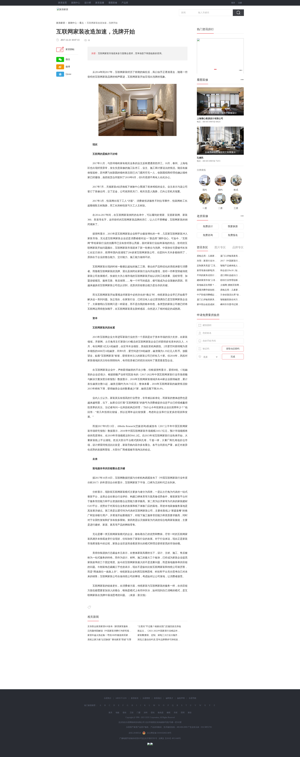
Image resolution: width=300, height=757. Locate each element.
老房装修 (202, 216)
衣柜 (176, 712)
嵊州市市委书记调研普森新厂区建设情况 (230, 304)
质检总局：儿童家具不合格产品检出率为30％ (207, 256)
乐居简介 (107, 698)
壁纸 (153, 712)
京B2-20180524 (135, 733)
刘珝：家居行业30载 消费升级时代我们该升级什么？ (207, 261)
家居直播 (99, 3)
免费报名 (233, 235)
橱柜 (168, 712)
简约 (220, 190)
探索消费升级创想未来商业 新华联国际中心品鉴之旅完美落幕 (207, 290)
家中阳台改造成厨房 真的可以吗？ (207, 304)
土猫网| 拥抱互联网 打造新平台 (230, 285)
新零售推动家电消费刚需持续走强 (207, 270)
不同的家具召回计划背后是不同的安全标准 (207, 275)
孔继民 (200, 158)
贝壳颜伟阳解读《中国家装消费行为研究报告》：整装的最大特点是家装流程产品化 (128, 631)
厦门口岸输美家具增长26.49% (230, 256)
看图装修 (112, 3)
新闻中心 (75, 3)
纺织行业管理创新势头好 (230, 280)
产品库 (125, 3)
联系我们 (158, 698)
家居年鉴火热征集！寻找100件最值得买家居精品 (111, 635)
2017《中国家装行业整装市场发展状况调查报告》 (230, 261)
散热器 (160, 712)
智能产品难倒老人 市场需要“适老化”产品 (230, 265)
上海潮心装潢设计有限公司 (210, 118)
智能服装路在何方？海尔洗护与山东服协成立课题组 (230, 299)
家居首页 (62, 3)
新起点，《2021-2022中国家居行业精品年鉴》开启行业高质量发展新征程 (173, 631)
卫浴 (131, 712)
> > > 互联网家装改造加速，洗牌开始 (87, 23)
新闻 (183, 12)
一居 (204, 208)
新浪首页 (134, 698)
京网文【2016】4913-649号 (170, 738)
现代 (204, 190)
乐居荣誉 (146, 698)
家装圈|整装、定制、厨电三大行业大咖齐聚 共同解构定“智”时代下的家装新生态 (176, 635)
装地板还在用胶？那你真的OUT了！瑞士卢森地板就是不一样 (207, 285)
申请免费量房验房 (208, 315)
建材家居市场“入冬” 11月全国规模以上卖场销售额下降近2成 (207, 280)
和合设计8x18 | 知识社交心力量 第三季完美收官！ (230, 270)
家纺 (190, 712)
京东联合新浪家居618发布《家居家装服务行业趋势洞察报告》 (118, 626)
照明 (183, 712)
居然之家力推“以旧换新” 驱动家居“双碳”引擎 (109, 639)
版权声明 (181, 698)
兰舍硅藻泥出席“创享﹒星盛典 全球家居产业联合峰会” (230, 295)
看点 (81, 23)
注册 (240, 3)
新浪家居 (60, 23)
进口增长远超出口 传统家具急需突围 (230, 275)
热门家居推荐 (89, 705)
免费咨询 (208, 235)
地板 (117, 712)
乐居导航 (192, 698)
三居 (236, 208)
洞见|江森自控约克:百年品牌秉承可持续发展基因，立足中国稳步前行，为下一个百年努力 (181, 639)
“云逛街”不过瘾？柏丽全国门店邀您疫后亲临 (159, 626)
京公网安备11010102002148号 (159, 733)
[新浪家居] (69, 9)
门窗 (138, 712)
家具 (110, 712)
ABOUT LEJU (121, 698)
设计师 (87, 3)
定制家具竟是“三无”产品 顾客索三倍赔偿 (207, 265)
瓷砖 (124, 712)
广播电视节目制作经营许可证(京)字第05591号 (138, 738)
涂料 (146, 712)
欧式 (236, 190)
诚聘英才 (169, 698)
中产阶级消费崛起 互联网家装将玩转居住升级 (207, 295)
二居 (220, 208)
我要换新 (233, 226)
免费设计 (208, 226)
